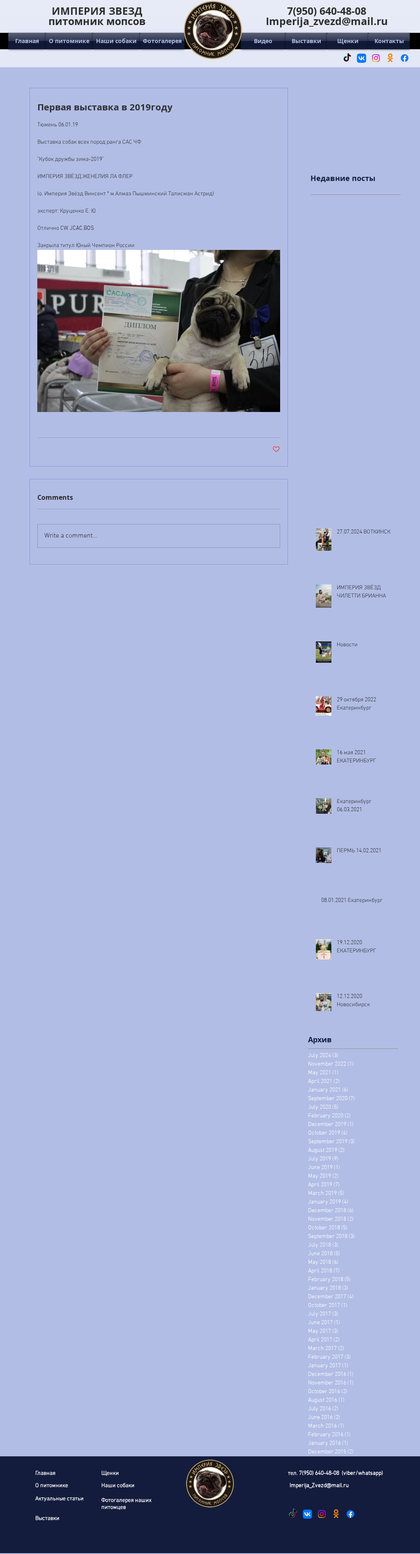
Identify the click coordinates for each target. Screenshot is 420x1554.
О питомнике (51, 1485)
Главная (45, 1473)
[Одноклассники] (390, 58)
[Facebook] (404, 58)
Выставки (47, 1518)
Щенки (110, 1473)
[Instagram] (376, 58)
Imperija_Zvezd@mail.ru (319, 1485)
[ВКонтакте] (361, 58)
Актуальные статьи (59, 1498)
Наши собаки (118, 1485)
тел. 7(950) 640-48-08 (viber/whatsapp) (335, 1473)
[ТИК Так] (347, 58)
